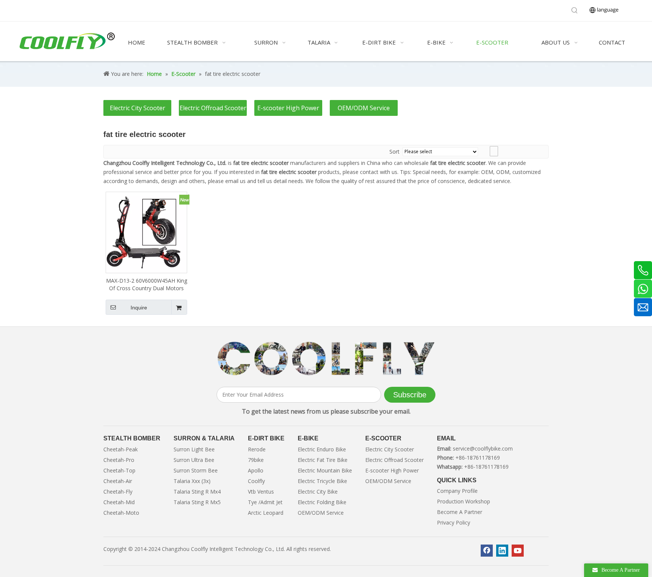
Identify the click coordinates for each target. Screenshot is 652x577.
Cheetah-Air (117, 481)
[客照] (326, 359)
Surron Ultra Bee (194, 459)
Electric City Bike (318, 491)
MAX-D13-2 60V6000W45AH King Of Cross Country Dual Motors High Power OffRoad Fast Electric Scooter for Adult (146, 284)
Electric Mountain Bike (325, 470)
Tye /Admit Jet (265, 502)
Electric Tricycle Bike (322, 481)
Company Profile (457, 490)
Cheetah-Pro (118, 459)
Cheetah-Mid (119, 502)
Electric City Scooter (137, 108)
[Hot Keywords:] (574, 10)
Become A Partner (459, 511)
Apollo (255, 470)
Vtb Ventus (261, 491)
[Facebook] (487, 551)
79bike (256, 459)
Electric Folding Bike (322, 502)
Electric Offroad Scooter (213, 108)
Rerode (257, 449)
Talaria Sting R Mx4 (197, 491)
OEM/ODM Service (364, 108)
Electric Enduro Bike (322, 449)
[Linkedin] (502, 551)
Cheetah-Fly (117, 491)
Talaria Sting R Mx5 (197, 502)
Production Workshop (463, 501)
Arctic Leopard (265, 512)
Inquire (139, 308)
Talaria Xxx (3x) (192, 481)
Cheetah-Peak (120, 449)
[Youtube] (518, 551)
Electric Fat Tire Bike (323, 459)
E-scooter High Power (288, 108)
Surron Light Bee (194, 449)
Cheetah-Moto (121, 512)
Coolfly (256, 481)
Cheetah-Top (119, 470)
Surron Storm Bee (196, 470)
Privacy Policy (453, 522)
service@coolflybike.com (483, 448)
